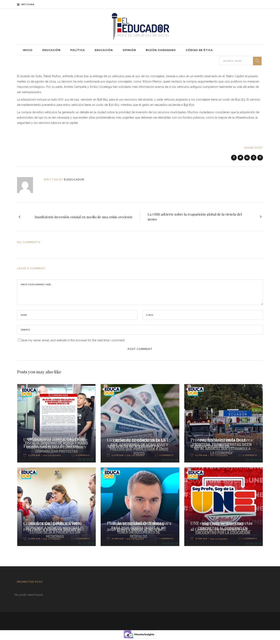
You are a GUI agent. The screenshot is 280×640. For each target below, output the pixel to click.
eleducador (74, 179)
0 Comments (83, 455)
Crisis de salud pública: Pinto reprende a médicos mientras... (53, 526)
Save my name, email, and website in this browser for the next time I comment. (73, 340)
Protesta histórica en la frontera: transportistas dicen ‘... (222, 443)
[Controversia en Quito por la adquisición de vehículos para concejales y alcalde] (28, 185)
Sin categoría (52, 455)
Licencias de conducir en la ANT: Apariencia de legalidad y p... (138, 443)
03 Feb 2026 (34, 455)
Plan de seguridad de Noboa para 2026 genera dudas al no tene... (139, 526)
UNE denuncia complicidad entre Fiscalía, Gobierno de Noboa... (55, 443)
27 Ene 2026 (34, 538)
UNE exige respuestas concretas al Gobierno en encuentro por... (221, 526)
